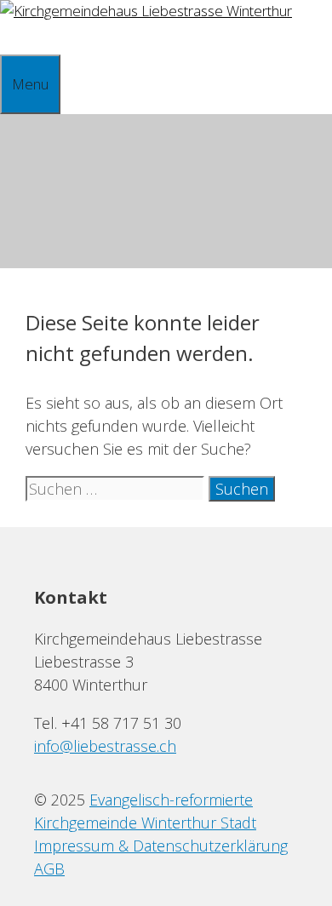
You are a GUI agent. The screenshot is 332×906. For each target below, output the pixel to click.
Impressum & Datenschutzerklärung (161, 845)
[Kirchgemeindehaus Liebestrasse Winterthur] (146, 11)
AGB (49, 868)
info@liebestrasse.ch (105, 746)
